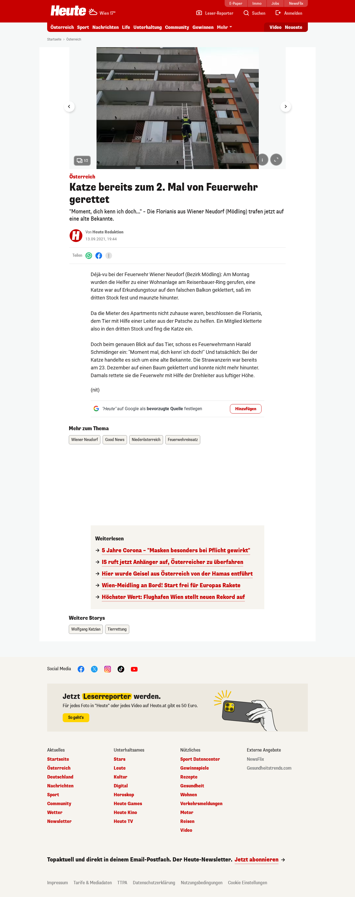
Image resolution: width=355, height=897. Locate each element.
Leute (120, 768)
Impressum (57, 883)
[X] (94, 669)
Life (126, 27)
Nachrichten (60, 786)
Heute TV (123, 821)
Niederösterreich (146, 439)
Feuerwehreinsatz (183, 439)
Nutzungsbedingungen (201, 883)
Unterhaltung (147, 27)
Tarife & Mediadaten (92, 883)
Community (177, 27)
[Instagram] (107, 669)
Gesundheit (192, 786)
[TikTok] (121, 669)
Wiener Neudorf (84, 439)
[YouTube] (134, 669)
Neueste (293, 27)
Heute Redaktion (107, 232)
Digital (121, 786)
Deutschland (60, 777)
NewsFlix (255, 759)
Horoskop (124, 795)
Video (276, 27)
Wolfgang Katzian (85, 629)
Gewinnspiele (194, 768)
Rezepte (188, 777)
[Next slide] (285, 106)
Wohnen (188, 795)
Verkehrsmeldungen (201, 804)
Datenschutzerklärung (154, 883)
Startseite (54, 39)
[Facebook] (98, 255)
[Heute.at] (68, 10)
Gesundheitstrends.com (269, 768)
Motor (186, 812)
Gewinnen (203, 27)
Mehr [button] (222, 27)
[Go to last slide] (69, 106)
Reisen (187, 821)
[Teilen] (108, 255)
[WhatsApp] (88, 255)
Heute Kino (125, 812)
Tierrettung (117, 629)
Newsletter (59, 821)
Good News (115, 439)
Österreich (62, 27)
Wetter (54, 812)
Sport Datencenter (200, 759)
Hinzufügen (245, 409)
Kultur (120, 777)
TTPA (122, 883)
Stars (119, 759)
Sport (83, 27)
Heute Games (128, 804)
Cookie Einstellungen (247, 883)
